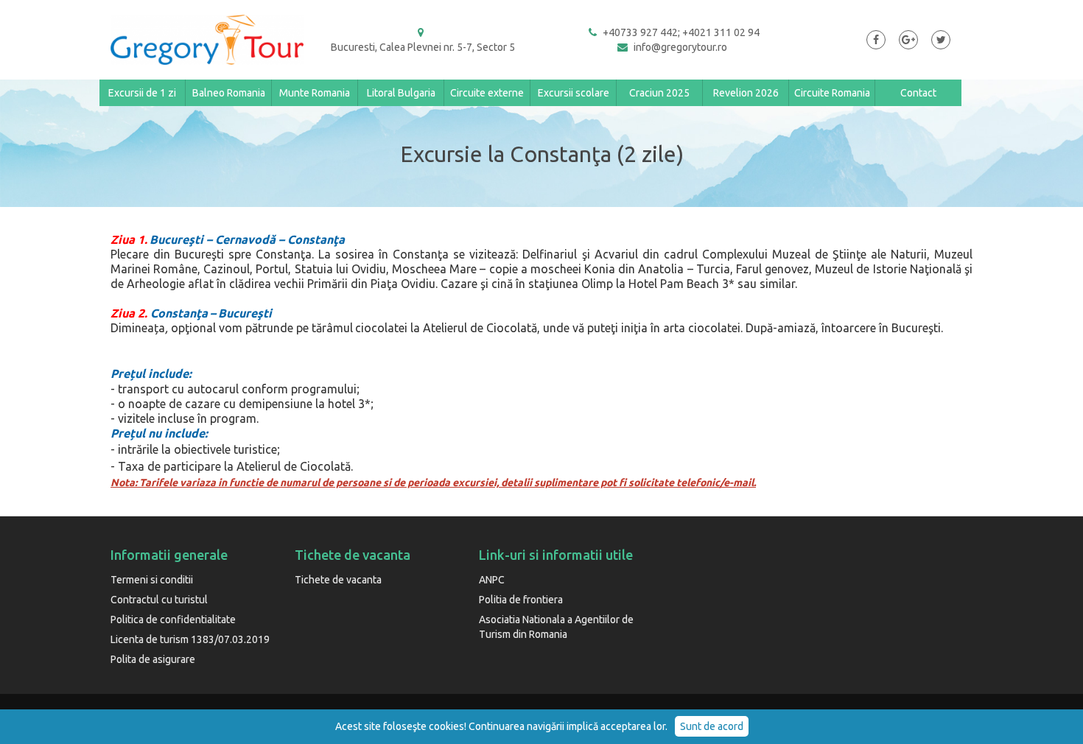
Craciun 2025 (659, 93)
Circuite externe (487, 93)
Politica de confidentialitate (173, 619)
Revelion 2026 (746, 93)
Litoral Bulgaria (401, 93)
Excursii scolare (573, 93)
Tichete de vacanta (338, 580)
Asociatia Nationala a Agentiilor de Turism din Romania (556, 627)
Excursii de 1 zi (142, 93)
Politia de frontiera (521, 600)
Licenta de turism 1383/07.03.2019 (190, 639)
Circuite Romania (832, 93)
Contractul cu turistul (159, 600)
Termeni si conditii (152, 580)
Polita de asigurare (153, 659)
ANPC (492, 580)
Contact (918, 93)
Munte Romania (314, 93)
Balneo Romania (228, 93)
